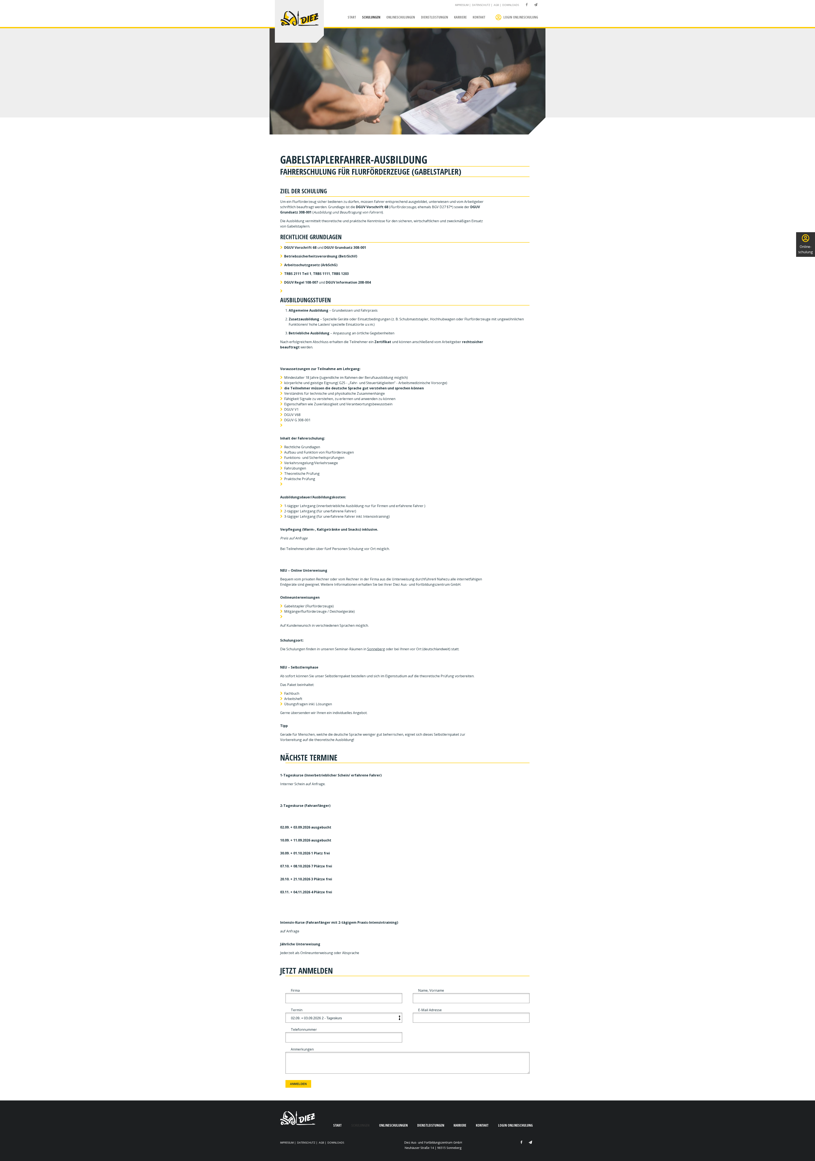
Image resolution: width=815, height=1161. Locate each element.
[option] (407, 81)
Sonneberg (376, 649)
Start (352, 17)
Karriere (460, 17)
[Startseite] (299, 19)
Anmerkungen (302, 1049)
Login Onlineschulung (520, 17)
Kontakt (479, 17)
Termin (296, 1010)
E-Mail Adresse (430, 1010)
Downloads (510, 5)
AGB (496, 5)
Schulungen (371, 17)
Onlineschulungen (400, 17)
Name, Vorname (431, 990)
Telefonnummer (304, 1029)
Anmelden (298, 1084)
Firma (295, 990)
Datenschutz (481, 5)
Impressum (462, 5)
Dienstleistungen (434, 17)
